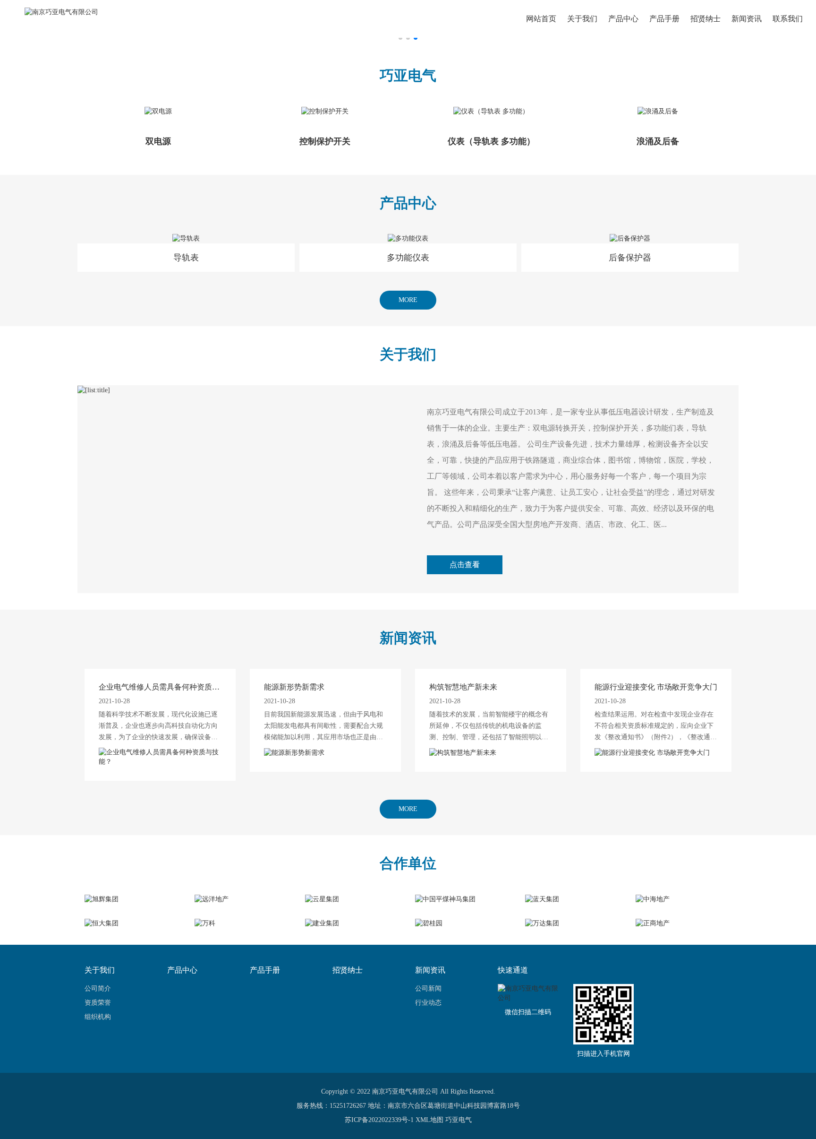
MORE (408, 299)
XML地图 (429, 1119)
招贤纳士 (705, 19)
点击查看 (465, 565)
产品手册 (664, 19)
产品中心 (623, 19)
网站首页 (541, 19)
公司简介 (98, 988)
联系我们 (788, 19)
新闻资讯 (746, 19)
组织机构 (98, 1016)
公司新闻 (428, 988)
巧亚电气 (458, 1119)
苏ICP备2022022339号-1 (379, 1119)
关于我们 (582, 19)
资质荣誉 (98, 1002)
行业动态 (428, 1002)
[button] (400, 38)
